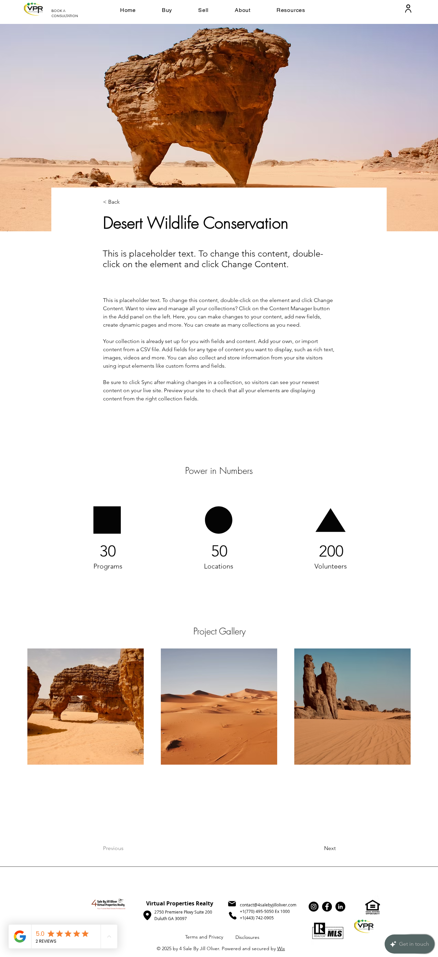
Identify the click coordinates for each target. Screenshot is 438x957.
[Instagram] (314, 907)
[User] (408, 8)
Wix (281, 948)
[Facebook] (327, 907)
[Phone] (232, 915)
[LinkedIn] (340, 907)
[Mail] (232, 903)
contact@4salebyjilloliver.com (268, 904)
